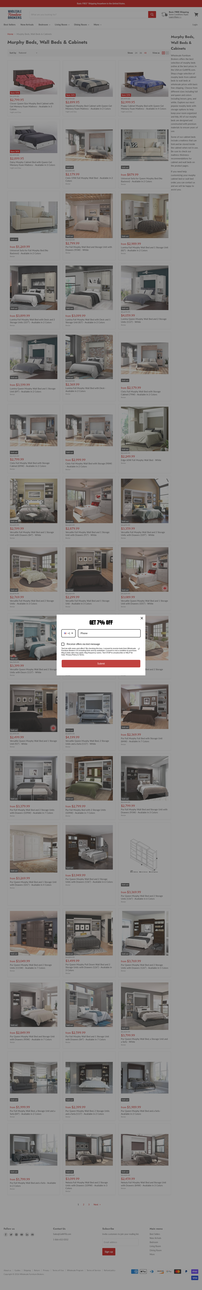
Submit (101, 663)
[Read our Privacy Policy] (139, 649)
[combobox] (68, 633)
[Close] (141, 618)
